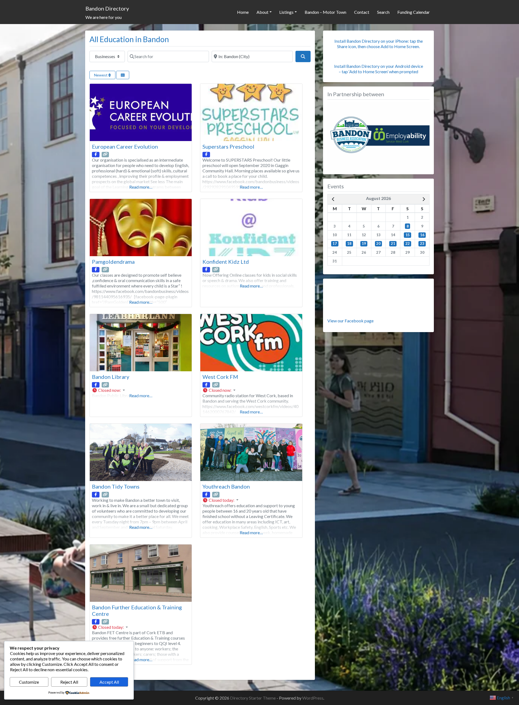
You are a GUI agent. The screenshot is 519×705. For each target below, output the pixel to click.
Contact (361, 12)
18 (349, 243)
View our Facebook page (350, 320)
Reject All (69, 681)
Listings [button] (286, 12)
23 (422, 243)
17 (334, 243)
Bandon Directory (107, 8)
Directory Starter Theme (253, 697)
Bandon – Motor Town (325, 12)
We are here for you (103, 17)
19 (364, 243)
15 (407, 235)
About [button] (262, 12)
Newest (101, 75)
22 (407, 243)
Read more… (140, 186)
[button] (140, 390)
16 (422, 235)
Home (243, 12)
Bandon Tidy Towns (115, 486)
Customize (29, 681)
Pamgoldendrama (113, 261)
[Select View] (122, 75)
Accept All (109, 681)
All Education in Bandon (129, 39)
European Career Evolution (125, 146)
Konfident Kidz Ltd (225, 261)
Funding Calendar (413, 12)
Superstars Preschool (228, 146)
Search (383, 12)
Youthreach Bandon (226, 486)
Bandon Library (110, 376)
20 (378, 243)
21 (393, 243)
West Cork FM (220, 376)
